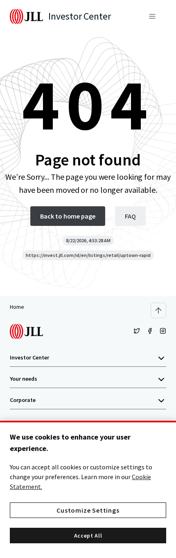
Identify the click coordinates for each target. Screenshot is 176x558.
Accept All (88, 535)
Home (17, 306)
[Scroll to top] (158, 310)
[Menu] (152, 16)
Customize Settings (87, 510)
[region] (88, 489)
